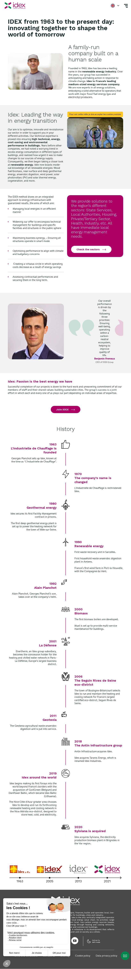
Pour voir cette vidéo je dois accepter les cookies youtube (95, 114)
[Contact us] (125, 955)
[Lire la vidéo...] (95, 133)
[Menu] (126, 6)
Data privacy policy (106, 955)
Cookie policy (82, 955)
